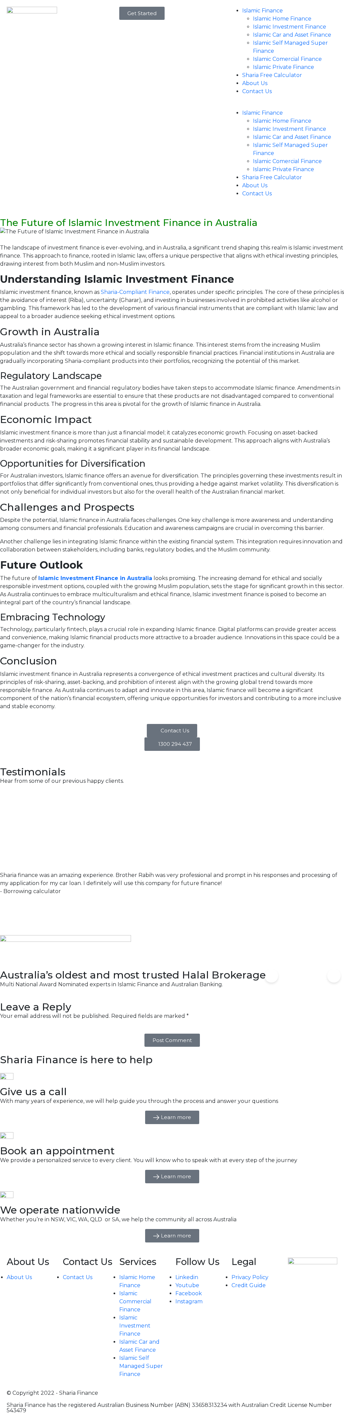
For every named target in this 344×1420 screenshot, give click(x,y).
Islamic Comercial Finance (287, 59)
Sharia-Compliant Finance (135, 292)
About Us (254, 83)
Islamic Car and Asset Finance (292, 35)
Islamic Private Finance (283, 67)
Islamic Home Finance (282, 18)
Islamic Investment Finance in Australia (95, 578)
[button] (284, 105)
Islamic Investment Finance (289, 27)
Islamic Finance (262, 10)
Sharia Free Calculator (272, 75)
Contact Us (257, 91)
